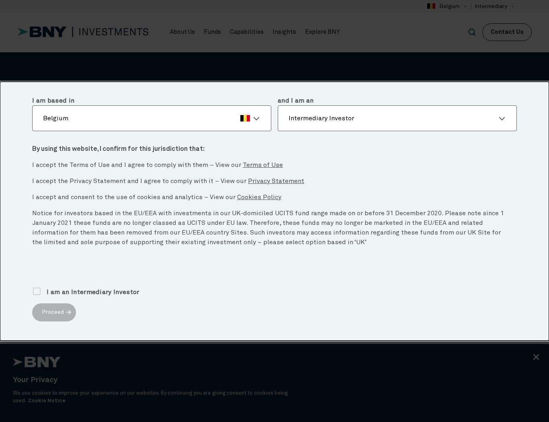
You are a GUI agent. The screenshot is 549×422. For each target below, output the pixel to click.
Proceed (53, 312)
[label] (152, 118)
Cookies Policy (259, 197)
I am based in (53, 100)
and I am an (296, 100)
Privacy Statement (276, 181)
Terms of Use (263, 165)
